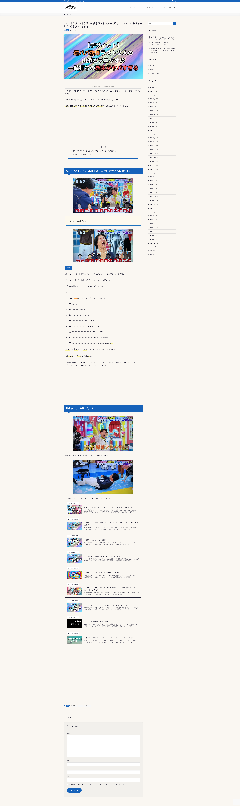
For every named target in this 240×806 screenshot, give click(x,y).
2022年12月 (154, 243)
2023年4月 (154, 227)
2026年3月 (154, 99)
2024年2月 (153, 188)
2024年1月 (153, 192)
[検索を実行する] (174, 23)
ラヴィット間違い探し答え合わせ (96, 621)
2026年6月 (153, 87)
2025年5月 (153, 130)
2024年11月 (154, 153)
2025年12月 (154, 106)
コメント (70, 733)
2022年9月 (153, 255)
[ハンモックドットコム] (70, 7)
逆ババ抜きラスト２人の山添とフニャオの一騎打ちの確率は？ (95, 151)
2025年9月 (153, 118)
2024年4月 (153, 181)
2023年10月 (154, 204)
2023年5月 (153, 223)
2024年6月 (154, 173)
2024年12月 (154, 149)
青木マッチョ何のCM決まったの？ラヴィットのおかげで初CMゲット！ (109, 507)
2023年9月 (153, 208)
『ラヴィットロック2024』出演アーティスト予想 (101, 573)
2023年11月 (154, 200)
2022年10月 (154, 251)
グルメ (74, 705)
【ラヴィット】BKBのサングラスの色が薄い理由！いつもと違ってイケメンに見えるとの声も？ (111, 589)
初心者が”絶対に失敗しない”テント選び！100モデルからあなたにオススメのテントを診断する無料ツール (161, 50)
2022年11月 (154, 247)
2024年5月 (153, 177)
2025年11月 (154, 110)
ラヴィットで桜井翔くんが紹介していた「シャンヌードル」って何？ (109, 638)
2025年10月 (154, 114)
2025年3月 (154, 138)
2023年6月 (153, 219)
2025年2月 (154, 142)
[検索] (175, 1)
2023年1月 (153, 239)
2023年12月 (154, 196)
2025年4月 (153, 134)
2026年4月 (153, 95)
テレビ (80, 705)
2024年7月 (154, 169)
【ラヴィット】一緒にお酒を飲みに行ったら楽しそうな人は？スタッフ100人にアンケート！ (111, 524)
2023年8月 (153, 212)
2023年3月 (153, 231)
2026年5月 (153, 91)
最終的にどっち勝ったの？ (82, 154)
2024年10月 (154, 157)
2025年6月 (153, 126)
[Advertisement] (103, 123)
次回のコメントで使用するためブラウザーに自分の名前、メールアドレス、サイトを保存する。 (97, 784)
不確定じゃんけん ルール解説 (95, 540)
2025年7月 (153, 122)
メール (69, 768)
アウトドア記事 (154, 73)
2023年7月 (153, 216)
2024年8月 (154, 165)
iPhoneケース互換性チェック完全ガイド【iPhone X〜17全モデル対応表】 (160, 43)
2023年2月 (153, 235)
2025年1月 (154, 145)
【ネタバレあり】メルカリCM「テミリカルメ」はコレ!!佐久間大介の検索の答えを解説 (161, 38)
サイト (69, 776)
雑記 (67, 30)
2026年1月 (153, 103)
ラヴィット (87, 705)
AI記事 (152, 66)
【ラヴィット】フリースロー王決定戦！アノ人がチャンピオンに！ (108, 605)
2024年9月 (154, 161)
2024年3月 (153, 184)
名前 (68, 761)
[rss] (172, 1)
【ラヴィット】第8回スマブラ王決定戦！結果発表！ (103, 556)
